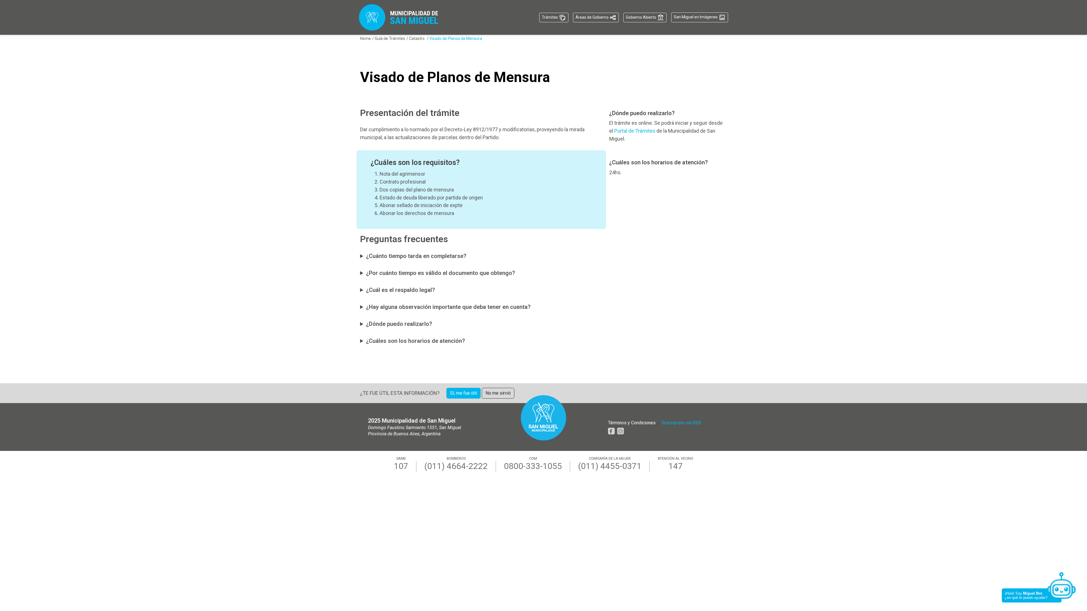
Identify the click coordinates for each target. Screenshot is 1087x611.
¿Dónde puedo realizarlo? (399, 323)
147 (675, 466)
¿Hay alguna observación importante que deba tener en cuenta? (448, 307)
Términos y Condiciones (632, 422)
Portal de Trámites (634, 131)
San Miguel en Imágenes (696, 17)
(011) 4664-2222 (456, 466)
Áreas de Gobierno (592, 17)
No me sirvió (498, 393)
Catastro (417, 38)
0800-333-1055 (533, 466)
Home (365, 38)
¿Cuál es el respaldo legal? (400, 290)
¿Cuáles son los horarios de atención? (415, 340)
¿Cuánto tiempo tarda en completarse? (416, 256)
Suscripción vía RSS (681, 422)
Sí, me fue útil (463, 393)
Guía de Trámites (390, 38)
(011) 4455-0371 (609, 466)
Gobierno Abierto (641, 17)
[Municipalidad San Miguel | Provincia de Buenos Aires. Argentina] (398, 17)
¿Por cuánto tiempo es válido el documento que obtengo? (440, 273)
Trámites (550, 17)
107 (401, 466)
